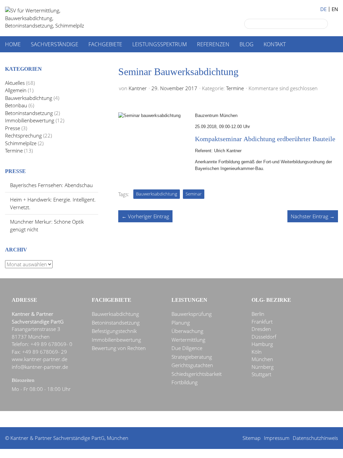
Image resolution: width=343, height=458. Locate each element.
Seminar (194, 194)
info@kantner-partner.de (40, 366)
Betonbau (16, 105)
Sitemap (252, 438)
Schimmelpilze (21, 143)
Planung (181, 322)
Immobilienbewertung (29, 120)
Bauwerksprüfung (192, 313)
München (262, 359)
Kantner (138, 88)
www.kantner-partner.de (39, 359)
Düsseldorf (264, 336)
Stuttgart (261, 374)
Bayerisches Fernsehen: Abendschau (51, 185)
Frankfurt (262, 321)
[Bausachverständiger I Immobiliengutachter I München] (52, 18)
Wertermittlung (188, 339)
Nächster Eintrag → (313, 216)
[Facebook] (161, 419)
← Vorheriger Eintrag (145, 216)
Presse (12, 128)
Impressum (276, 438)
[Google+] (137, 419)
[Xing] (185, 419)
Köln (257, 351)
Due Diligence (187, 348)
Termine (235, 88)
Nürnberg (263, 366)
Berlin (258, 313)
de (323, 9)
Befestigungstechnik (114, 331)
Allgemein (15, 90)
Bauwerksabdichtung (156, 194)
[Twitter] (149, 419)
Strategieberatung (192, 356)
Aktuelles (15, 82)
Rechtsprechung (23, 135)
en (335, 9)
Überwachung (187, 331)
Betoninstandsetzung (29, 113)
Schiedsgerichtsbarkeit (197, 373)
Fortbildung (185, 382)
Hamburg (262, 344)
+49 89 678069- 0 (51, 344)
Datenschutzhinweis (315, 438)
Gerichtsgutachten (192, 365)
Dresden (261, 329)
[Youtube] (197, 419)
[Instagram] (209, 419)
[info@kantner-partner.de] (173, 419)
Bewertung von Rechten (119, 348)
